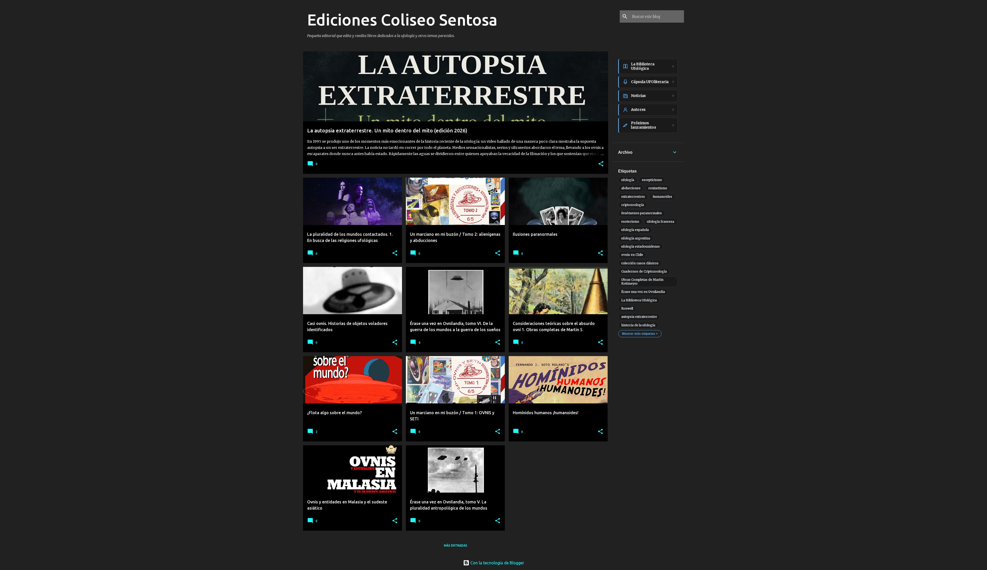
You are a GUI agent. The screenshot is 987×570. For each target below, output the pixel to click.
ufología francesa (660, 221)
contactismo (657, 188)
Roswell (627, 308)
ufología (627, 180)
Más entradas (455, 545)
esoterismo (630, 221)
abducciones (631, 188)
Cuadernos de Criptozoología (644, 271)
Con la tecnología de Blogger (496, 562)
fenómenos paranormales (641, 213)
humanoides (662, 196)
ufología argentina (635, 238)
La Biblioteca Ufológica (639, 300)
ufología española (635, 230)
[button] (601, 164)
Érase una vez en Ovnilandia (643, 292)
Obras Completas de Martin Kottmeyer (642, 281)
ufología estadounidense (640, 246)
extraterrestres (633, 196)
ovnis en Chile (632, 255)
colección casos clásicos (640, 263)
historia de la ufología (638, 325)
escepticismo (652, 180)
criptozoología (632, 205)
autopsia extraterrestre (639, 317)
